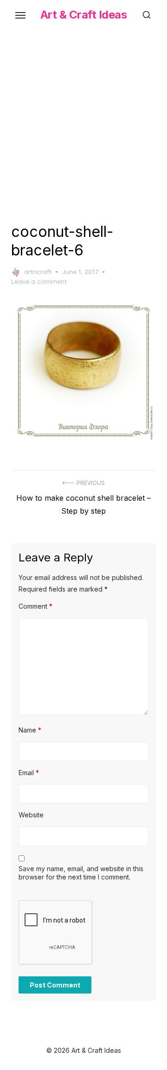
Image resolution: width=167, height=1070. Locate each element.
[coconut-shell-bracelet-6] (83, 370)
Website (31, 815)
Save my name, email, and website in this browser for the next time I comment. (81, 873)
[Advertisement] (83, 124)
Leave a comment (39, 281)
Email (29, 773)
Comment (35, 606)
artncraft (37, 272)
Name (30, 730)
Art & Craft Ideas (83, 14)
